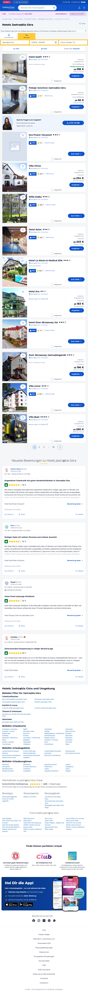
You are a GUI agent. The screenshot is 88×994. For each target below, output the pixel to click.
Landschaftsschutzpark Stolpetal (31, 756)
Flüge (47, 807)
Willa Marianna (29, 818)
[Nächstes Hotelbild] (24, 68)
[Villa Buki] (14, 428)
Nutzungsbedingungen (44, 948)
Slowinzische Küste (9, 757)
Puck (46, 742)
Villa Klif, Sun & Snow (73, 823)
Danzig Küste (70, 751)
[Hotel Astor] (14, 241)
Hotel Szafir (35, 57)
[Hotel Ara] (14, 302)
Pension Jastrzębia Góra (43, 702)
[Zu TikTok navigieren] (44, 920)
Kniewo (26, 735)
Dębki (25, 729)
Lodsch (68, 764)
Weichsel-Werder (29, 753)
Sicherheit (44, 978)
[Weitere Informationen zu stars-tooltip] (49, 57)
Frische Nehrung (29, 751)
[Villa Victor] (14, 177)
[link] (79, 8)
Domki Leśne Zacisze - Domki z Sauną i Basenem (75, 826)
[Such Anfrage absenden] (54, 7)
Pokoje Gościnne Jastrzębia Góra (47, 88)
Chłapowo (26, 744)
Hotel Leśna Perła (72, 821)
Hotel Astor (35, 229)
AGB (44, 965)
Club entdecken (60, 14)
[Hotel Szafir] (14, 68)
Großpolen (27, 771)
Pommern (5, 764)
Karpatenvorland (50, 764)
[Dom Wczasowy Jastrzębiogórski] (14, 366)
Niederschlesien (8, 771)
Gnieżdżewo (48, 744)
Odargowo (27, 742)
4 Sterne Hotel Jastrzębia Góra (13, 708)
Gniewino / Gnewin (51, 740)
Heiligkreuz (69, 767)
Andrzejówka (6, 818)
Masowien (27, 764)
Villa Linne (35, 386)
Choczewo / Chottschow (31, 738)
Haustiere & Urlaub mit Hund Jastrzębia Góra (16, 715)
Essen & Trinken (8, 799)
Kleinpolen (6, 767)
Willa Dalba (35, 197)
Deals (5, 2)
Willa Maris (28, 821)
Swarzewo (69, 729)
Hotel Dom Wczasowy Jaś (43, 322)
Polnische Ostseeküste (52, 755)
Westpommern (7, 769)
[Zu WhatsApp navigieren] (54, 920)
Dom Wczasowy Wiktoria (11, 827)
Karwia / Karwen (8, 742)
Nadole (47, 731)
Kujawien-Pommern (51, 771)
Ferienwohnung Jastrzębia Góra (13, 702)
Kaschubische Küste (72, 753)
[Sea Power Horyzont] (14, 146)
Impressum (44, 983)
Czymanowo (6, 744)
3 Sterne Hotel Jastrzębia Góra (45, 708)
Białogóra (26, 740)
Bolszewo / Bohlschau (10, 738)
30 (53, 447)
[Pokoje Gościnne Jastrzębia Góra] (14, 99)
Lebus (67, 769)
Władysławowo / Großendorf (54, 733)
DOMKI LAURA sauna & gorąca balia (32, 826)
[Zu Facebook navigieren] (33, 920)
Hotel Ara (34, 291)
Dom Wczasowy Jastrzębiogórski (47, 355)
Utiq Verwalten (44, 961)
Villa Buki (34, 417)
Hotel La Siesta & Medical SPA (45, 260)
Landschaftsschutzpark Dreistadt (52, 752)
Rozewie (68, 733)
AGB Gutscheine (44, 970)
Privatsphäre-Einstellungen (44, 956)
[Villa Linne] (14, 397)
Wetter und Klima (30, 797)
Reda (4, 740)
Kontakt (65, 2)
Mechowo (68, 735)
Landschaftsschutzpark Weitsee (10, 752)
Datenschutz (44, 952)
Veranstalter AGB (44, 943)
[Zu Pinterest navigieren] (49, 920)
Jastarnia (26, 733)
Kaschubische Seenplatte (11, 755)
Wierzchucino (70, 731)
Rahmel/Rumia (49, 735)
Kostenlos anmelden (77, 14)
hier (75, 31)
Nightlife (5, 801)
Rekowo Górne (49, 738)
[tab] (9, 36)
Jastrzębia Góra (28, 731)
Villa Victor (35, 166)
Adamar (69, 829)
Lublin (46, 769)
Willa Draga (49, 829)
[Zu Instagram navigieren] (39, 920)
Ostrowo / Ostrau (8, 731)
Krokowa (5, 735)
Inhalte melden (44, 934)
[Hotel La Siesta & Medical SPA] (14, 272)
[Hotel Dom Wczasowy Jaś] (14, 333)
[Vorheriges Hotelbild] (5, 68)
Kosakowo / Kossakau (9, 729)
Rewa (67, 744)
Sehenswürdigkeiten (9, 797)
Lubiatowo (48, 729)
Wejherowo (6, 733)
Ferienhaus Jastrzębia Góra (44, 699)
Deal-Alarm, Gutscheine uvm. (44, 939)
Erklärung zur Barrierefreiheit (44, 974)
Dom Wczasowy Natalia (10, 825)
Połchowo (68, 738)
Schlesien (26, 769)
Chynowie (68, 740)
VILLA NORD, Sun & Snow (75, 818)
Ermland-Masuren (29, 767)
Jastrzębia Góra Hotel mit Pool (13, 722)
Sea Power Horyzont (40, 135)
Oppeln (68, 771)
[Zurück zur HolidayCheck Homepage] (9, 7)
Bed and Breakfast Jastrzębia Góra (14, 699)
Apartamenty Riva (51, 827)
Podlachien (48, 767)
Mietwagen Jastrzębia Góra (54, 805)
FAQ (44, 930)
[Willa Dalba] (14, 208)
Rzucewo (68, 742)
